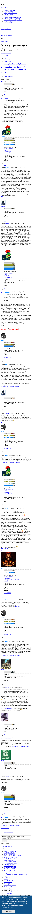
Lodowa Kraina (8, 152)
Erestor (2, 568)
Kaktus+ (3, 136)
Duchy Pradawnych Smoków (12, 579)
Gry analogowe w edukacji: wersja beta (10, 386)
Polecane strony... (5, 7)
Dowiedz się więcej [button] (7, 907)
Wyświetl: (4, 836)
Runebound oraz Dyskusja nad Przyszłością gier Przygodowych (13, 68)
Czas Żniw (7, 578)
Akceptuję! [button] (9, 911)
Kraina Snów (8, 151)
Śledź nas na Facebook (6, 35)
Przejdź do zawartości (6, 53)
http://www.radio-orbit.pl (7, 708)
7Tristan (3, 206)
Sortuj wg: (19, 836)
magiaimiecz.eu (4, 41)
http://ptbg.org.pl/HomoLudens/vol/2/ (21, 746)
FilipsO (2, 760)
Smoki (6, 581)
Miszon (2, 669)
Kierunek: (4, 838)
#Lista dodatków (9, 148)
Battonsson (3, 722)
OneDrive (17, 606)
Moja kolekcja (4, 196)
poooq (2, 340)
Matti (2, 81)
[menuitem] (5, 58)
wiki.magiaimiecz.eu (6, 29)
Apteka (6, 150)
